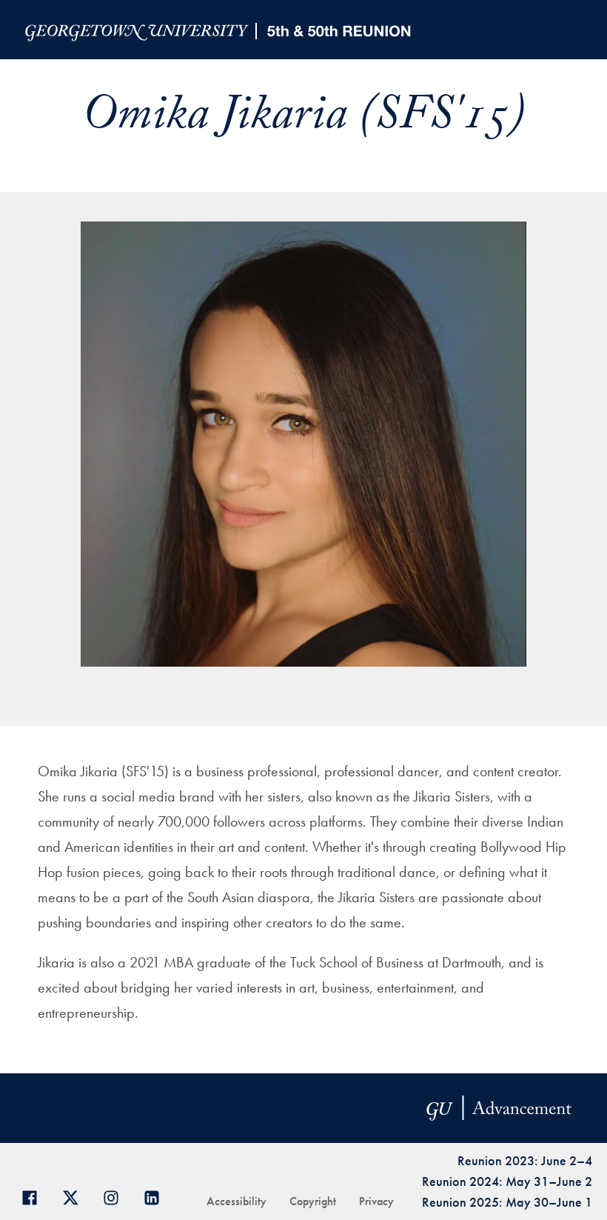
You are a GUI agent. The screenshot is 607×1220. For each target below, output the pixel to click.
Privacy (376, 1201)
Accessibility (236, 1201)
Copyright (312, 1201)
